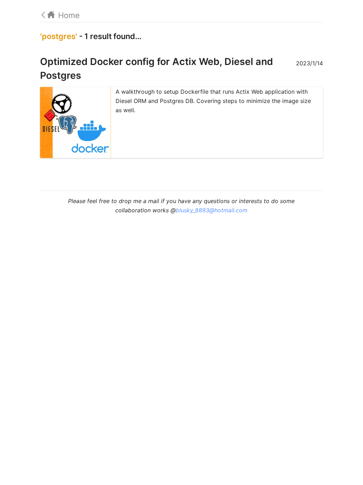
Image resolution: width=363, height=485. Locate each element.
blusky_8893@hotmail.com (211, 210)
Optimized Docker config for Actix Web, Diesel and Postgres (156, 68)
